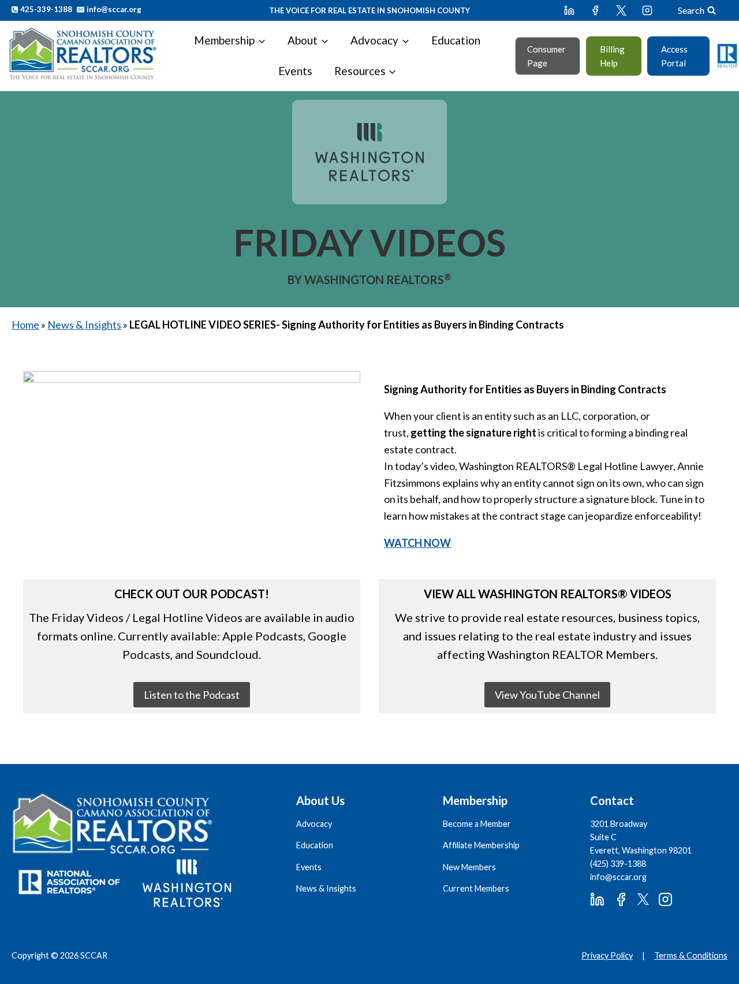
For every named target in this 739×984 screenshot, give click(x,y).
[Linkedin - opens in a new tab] (569, 10)
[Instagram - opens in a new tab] (647, 10)
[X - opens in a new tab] (621, 10)
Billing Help (612, 56)
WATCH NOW (417, 542)
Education (455, 40)
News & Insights (84, 324)
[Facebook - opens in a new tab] (595, 10)
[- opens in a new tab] (191, 466)
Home (25, 324)
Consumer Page (546, 56)
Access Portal (674, 56)
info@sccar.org (618, 877)
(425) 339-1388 (618, 864)
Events (295, 70)
